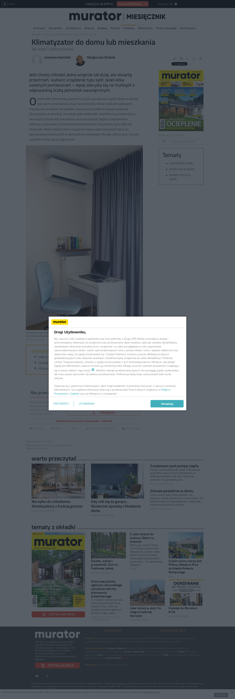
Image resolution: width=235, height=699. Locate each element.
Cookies (74, 393)
